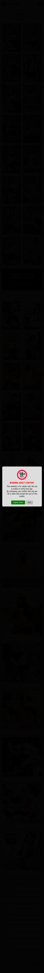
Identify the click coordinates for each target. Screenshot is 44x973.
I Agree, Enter (18, 502)
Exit (29, 502)
